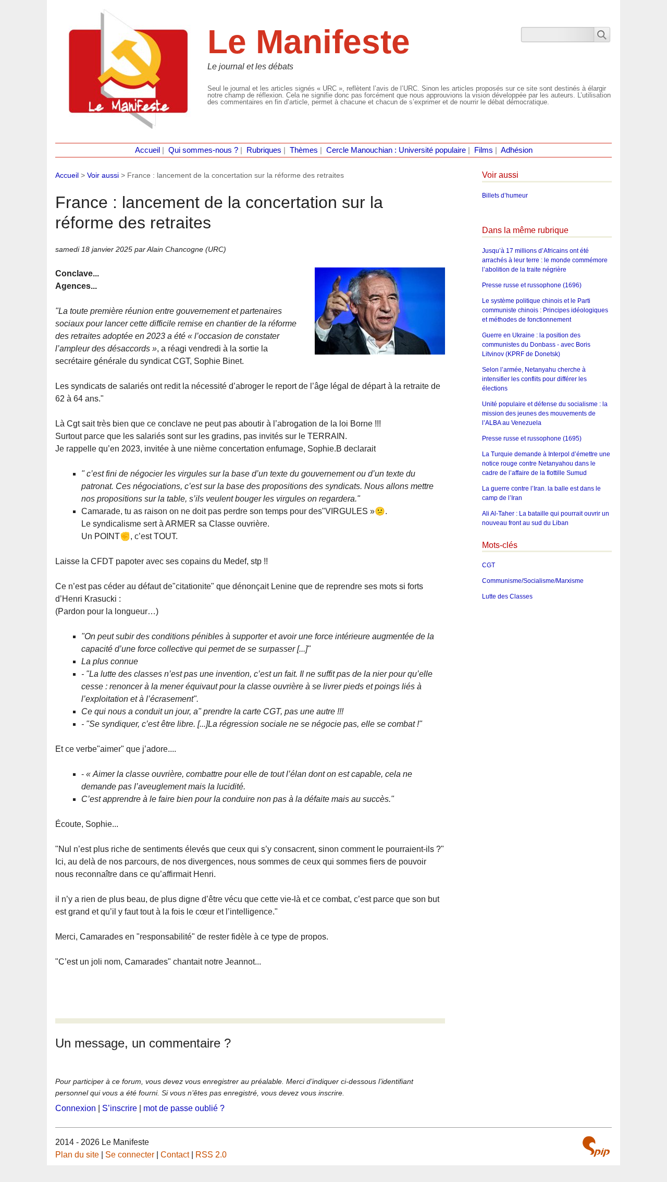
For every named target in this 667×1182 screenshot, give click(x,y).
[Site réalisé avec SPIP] (596, 1146)
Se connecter (129, 1154)
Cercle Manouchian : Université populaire (396, 150)
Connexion (75, 1108)
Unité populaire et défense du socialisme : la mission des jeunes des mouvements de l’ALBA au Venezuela (545, 413)
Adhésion (517, 150)
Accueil (147, 150)
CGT (488, 565)
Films (483, 150)
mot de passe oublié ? (184, 1108)
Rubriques (263, 150)
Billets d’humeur (505, 195)
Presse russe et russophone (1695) (532, 438)
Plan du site (77, 1154)
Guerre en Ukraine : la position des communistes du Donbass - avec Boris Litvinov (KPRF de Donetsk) (536, 345)
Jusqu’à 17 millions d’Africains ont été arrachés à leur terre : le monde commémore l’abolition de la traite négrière (545, 260)
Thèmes (304, 150)
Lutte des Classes (507, 596)
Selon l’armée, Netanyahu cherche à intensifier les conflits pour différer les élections (534, 379)
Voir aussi (103, 175)
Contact (174, 1154)
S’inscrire (119, 1108)
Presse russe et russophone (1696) (532, 285)
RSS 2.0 (211, 1154)
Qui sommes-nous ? (203, 150)
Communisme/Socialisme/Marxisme (533, 580)
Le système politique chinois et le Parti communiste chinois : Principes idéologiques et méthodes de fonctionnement (545, 310)
